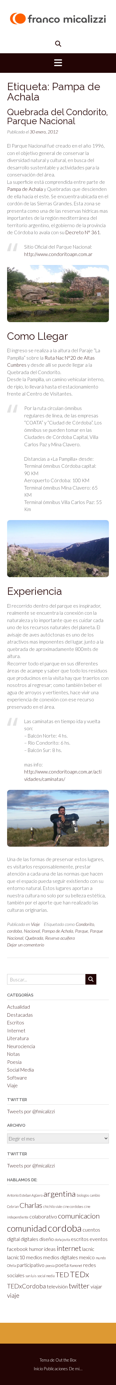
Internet (16, 1030)
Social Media (20, 1070)
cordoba (14, 931)
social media (45, 1276)
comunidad (27, 1228)
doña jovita (62, 1239)
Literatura (18, 1038)
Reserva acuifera (60, 938)
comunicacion (79, 1215)
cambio (95, 1195)
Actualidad (18, 1007)
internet (69, 1248)
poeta (62, 1265)
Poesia (14, 1062)
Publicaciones (56, 1369)
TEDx (79, 1274)
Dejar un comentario (25, 944)
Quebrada (34, 938)
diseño (46, 1239)
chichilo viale (52, 1206)
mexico (87, 1257)
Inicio (38, 1369)
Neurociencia (21, 1046)
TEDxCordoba (26, 1286)
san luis (30, 1276)
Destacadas (20, 1015)
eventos (99, 1239)
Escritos (15, 1022)
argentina (60, 1193)
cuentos (91, 1230)
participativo (30, 1265)
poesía (49, 1265)
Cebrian (13, 1206)
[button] (58, 63)
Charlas (31, 1205)
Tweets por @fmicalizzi (31, 1111)
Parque (81, 931)
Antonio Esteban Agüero (25, 1195)
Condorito (85, 924)
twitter (79, 1285)
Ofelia (11, 1265)
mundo (101, 1258)
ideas (50, 1249)
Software (17, 1078)
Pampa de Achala (25, 189)
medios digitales (60, 1257)
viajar (96, 1286)
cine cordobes (73, 1206)
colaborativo (43, 1216)
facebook (17, 1249)
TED (62, 1274)
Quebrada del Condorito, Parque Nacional (57, 116)
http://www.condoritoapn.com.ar (58, 254)
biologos (83, 1195)
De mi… (75, 1369)
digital (13, 1239)
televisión (57, 1286)
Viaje (35, 924)
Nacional (32, 931)
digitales (29, 1239)
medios (34, 1257)
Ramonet (76, 1265)
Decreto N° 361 (82, 232)
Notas (13, 1054)
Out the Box (65, 1360)
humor (36, 1249)
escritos (80, 1239)
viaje (13, 1295)
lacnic (88, 1249)
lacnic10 (16, 1257)
